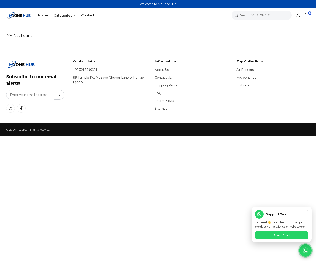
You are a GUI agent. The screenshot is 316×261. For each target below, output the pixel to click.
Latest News (164, 101)
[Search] (236, 15)
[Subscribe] (59, 95)
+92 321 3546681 (85, 70)
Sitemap (161, 108)
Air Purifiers (245, 70)
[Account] (298, 15)
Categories (63, 15)
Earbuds (242, 85)
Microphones (246, 77)
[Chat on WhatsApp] (305, 250)
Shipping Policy (166, 85)
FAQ (158, 93)
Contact (87, 15)
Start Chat (281, 235)
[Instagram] (10, 108)
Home (43, 15)
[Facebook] (21, 108)
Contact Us (163, 77)
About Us (162, 70)
